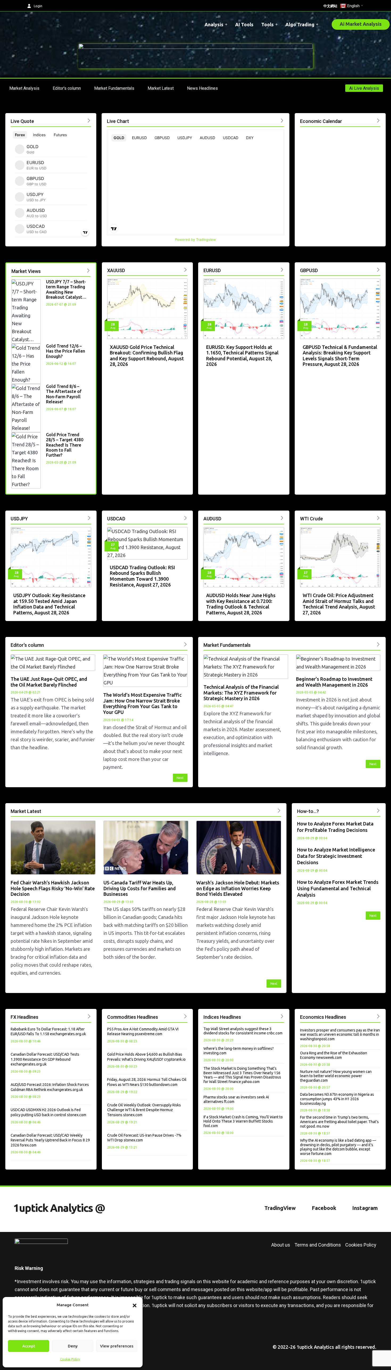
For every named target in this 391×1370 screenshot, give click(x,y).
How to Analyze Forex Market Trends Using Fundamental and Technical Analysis (337, 888)
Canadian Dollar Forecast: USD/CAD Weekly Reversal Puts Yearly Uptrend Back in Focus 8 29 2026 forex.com (50, 1140)
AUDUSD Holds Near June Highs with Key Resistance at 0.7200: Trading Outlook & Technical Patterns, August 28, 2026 (241, 604)
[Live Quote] (89, 120)
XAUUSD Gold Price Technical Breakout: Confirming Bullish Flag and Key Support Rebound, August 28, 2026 (147, 355)
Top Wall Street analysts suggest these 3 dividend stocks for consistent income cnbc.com (242, 1031)
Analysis (214, 24)
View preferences (116, 1346)
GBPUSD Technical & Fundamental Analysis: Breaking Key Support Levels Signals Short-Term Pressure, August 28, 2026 (340, 355)
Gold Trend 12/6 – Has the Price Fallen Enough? (65, 351)
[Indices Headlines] (282, 1016)
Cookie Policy (70, 1359)
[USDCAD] (186, 518)
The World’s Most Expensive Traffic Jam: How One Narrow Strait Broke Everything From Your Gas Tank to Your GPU (142, 703)
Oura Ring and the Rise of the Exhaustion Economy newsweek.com (333, 1055)
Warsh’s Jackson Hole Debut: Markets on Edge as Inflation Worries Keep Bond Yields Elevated (237, 888)
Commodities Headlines (132, 1017)
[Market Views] (88, 270)
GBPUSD (309, 270)
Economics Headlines (323, 1017)
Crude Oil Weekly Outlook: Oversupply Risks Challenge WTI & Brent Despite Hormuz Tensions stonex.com (144, 1110)
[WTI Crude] (378, 518)
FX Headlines (24, 1017)
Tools (267, 24)
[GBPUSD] (378, 270)
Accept (28, 1346)
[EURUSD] (282, 270)
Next (180, 778)
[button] (134, 1305)
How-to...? (308, 811)
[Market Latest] (279, 810)
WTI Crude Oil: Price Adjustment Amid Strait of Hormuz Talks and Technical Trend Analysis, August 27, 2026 (339, 604)
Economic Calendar (321, 121)
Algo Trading (299, 24)
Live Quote (22, 121)
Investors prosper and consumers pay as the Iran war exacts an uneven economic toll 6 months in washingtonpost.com (340, 1034)
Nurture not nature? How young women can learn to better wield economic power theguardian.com (336, 1076)
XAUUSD (116, 270)
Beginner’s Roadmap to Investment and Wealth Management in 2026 (334, 681)
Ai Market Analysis (361, 24)
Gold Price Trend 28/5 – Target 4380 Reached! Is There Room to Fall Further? (64, 444)
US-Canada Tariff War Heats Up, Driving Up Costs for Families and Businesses (139, 888)
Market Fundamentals (227, 645)
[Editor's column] (186, 644)
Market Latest (26, 811)
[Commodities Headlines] (186, 1016)
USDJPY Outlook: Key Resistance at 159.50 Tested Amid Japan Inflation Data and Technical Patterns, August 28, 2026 (49, 604)
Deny (73, 1346)
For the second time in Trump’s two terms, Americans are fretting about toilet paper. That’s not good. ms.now (339, 1121)
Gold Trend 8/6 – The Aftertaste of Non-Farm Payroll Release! (64, 394)
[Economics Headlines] (378, 1016)
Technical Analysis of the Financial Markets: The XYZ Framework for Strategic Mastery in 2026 (241, 692)
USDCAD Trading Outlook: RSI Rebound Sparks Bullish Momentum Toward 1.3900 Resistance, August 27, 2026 (142, 576)
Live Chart (118, 121)
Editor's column (27, 645)
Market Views (26, 271)
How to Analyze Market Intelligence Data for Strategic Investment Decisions (336, 856)
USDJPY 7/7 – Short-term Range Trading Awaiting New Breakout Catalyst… (66, 289)
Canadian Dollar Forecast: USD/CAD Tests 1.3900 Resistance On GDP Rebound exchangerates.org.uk (45, 1059)
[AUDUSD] (282, 518)
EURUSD (212, 270)
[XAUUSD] (186, 270)
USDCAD (116, 518)
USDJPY (19, 518)
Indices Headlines (222, 1017)
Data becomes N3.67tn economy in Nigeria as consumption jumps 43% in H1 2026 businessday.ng (337, 1099)
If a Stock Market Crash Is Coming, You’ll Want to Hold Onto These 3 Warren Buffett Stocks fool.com (243, 1121)
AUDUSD (212, 518)
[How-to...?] (378, 810)
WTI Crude (311, 518)
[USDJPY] (89, 518)
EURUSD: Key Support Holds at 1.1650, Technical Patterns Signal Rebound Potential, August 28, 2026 (242, 355)
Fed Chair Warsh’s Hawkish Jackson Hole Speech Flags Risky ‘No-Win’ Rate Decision (53, 888)
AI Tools (244, 24)
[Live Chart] (282, 120)
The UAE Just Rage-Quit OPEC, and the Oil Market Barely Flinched (49, 681)
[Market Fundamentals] (378, 644)
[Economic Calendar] (378, 120)
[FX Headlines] (89, 1016)
